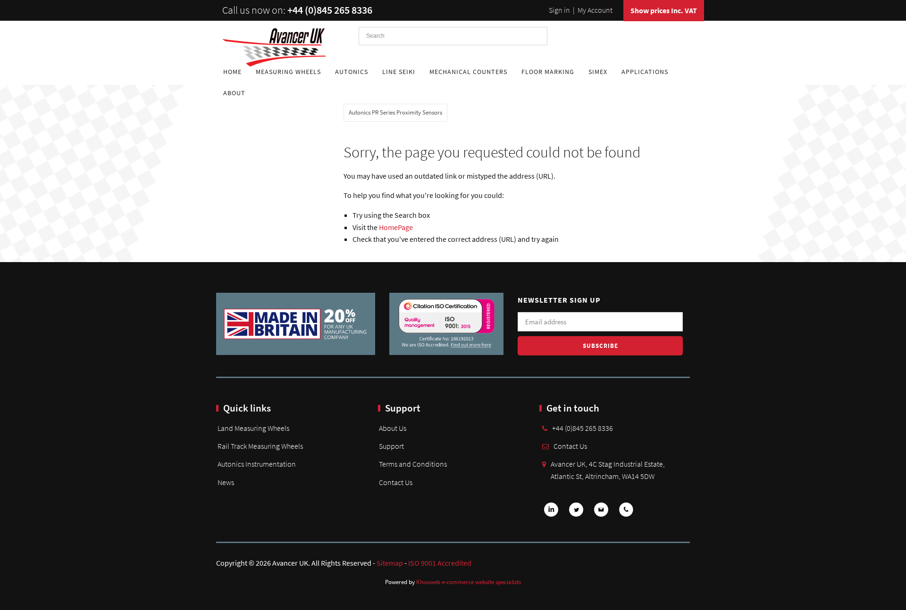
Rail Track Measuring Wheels (260, 446)
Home (232, 71)
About (234, 93)
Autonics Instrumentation (257, 464)
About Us (392, 428)
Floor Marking (547, 71)
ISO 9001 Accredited (439, 563)
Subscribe (600, 346)
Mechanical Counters (468, 71)
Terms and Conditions (413, 464)
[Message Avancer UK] (601, 513)
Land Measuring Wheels (253, 428)
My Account (595, 10)
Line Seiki (398, 71)
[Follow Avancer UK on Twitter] (576, 513)
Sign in (559, 10)
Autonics (351, 71)
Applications (644, 71)
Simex (597, 71)
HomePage (396, 227)
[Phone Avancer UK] (626, 513)
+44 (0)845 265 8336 (329, 9)
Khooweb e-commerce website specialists (468, 581)
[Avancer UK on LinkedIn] (551, 513)
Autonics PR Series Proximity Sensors (395, 112)
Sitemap (390, 563)
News (226, 482)
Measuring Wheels (288, 71)
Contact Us (395, 482)
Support (391, 446)
